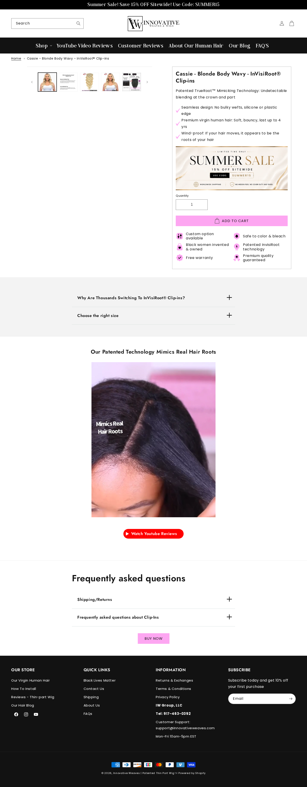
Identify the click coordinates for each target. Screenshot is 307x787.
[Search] (78, 23)
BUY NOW (154, 638)
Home (16, 58)
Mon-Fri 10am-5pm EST (176, 736)
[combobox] (47, 23)
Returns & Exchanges (174, 680)
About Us (92, 705)
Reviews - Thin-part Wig (32, 697)
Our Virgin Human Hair (30, 680)
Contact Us (94, 688)
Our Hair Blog (22, 705)
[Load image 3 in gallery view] (89, 82)
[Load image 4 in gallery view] (110, 82)
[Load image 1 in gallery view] (47, 82)
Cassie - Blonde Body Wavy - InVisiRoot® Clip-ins (68, 58)
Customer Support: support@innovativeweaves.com (185, 725)
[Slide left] (32, 82)
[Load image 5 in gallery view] (131, 82)
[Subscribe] (291, 698)
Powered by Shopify (192, 773)
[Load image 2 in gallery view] (68, 82)
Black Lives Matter (100, 680)
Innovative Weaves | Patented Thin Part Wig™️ (145, 773)
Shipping (91, 697)
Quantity (182, 196)
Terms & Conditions (173, 688)
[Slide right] (147, 82)
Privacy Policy (168, 697)
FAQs (88, 713)
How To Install (23, 688)
